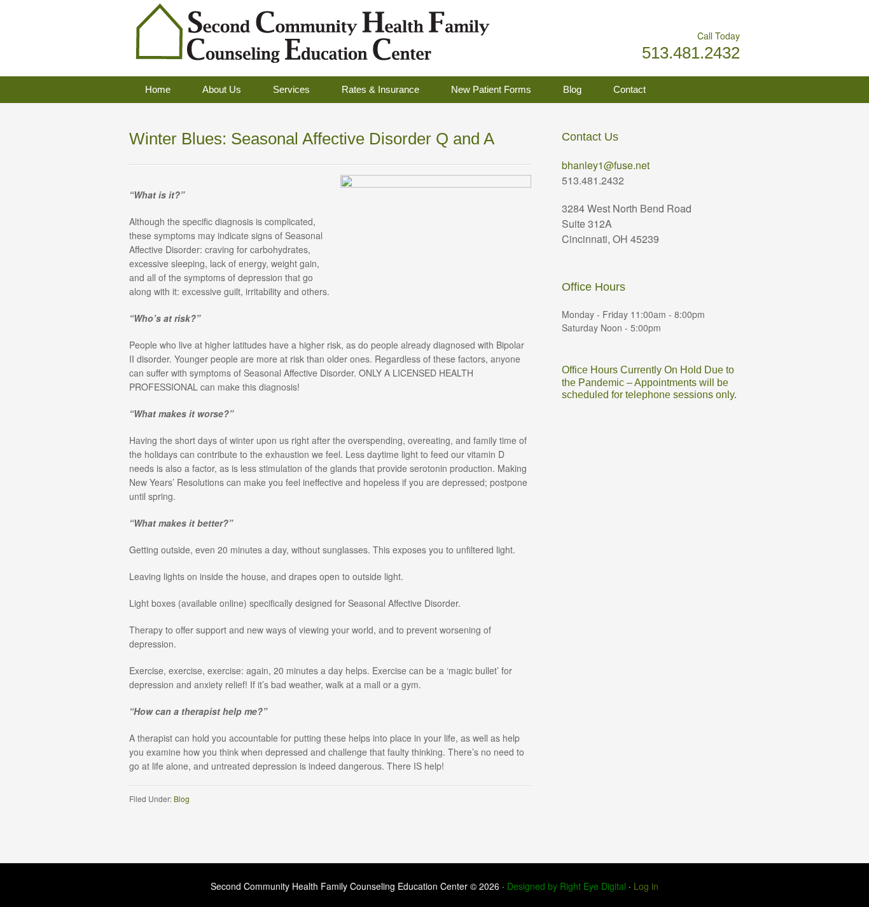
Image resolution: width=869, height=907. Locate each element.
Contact (629, 89)
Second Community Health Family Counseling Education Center (256, 32)
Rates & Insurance (380, 89)
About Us (221, 89)
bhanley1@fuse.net (606, 165)
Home (157, 89)
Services (291, 89)
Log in (646, 886)
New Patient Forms (491, 89)
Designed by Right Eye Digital (568, 886)
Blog (572, 89)
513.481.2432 (691, 52)
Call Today (718, 35)
